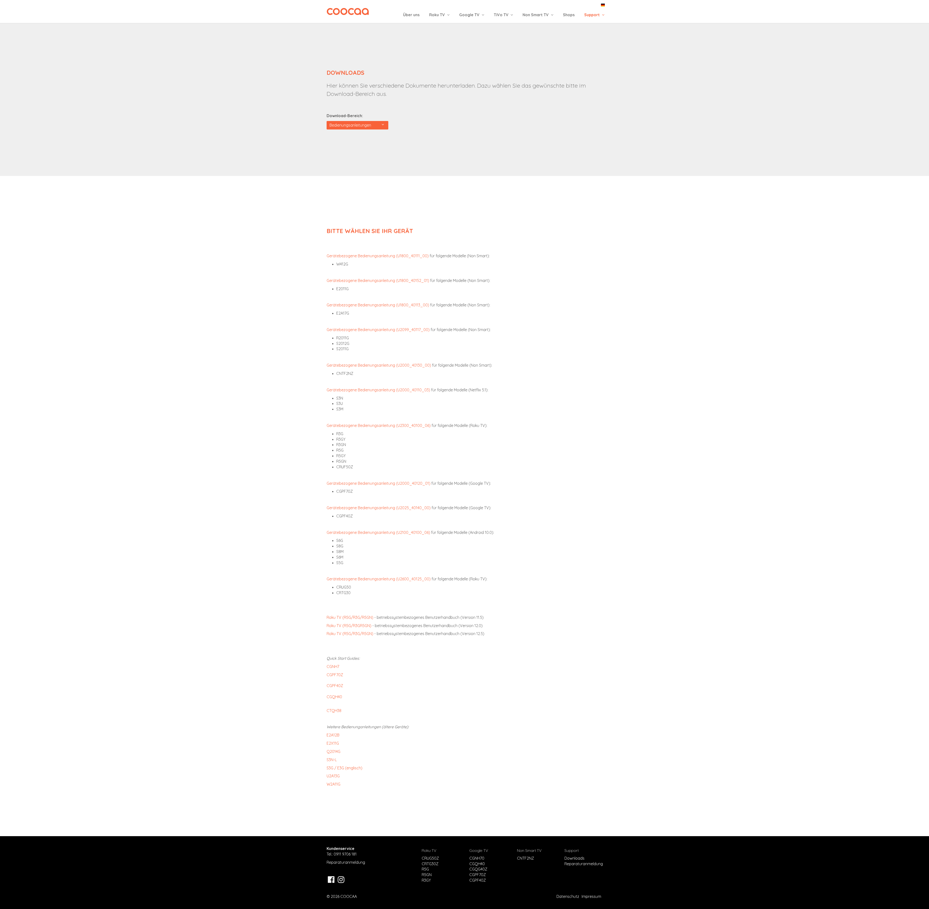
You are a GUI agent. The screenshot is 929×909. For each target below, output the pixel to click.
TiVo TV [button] (501, 14)
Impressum (591, 896)
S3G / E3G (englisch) (344, 767)
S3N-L (332, 759)
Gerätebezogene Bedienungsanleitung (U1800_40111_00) (378, 255)
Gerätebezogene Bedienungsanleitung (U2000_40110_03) (378, 389)
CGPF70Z (335, 674)
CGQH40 (334, 696)
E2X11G (333, 743)
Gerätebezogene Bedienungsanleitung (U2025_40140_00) (379, 507)
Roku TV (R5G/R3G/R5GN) (350, 617)
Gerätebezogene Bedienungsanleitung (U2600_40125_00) (379, 578)
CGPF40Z (335, 685)
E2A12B (333, 735)
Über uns (411, 14)
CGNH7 (333, 666)
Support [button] (592, 14)
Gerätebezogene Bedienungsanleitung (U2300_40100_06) (379, 425)
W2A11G (333, 784)
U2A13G (333, 775)
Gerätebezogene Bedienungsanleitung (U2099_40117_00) (378, 329)
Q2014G (333, 751)
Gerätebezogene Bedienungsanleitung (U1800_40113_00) (378, 305)
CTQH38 (334, 710)
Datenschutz (567, 896)
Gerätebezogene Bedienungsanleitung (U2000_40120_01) (378, 483)
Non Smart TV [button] (536, 14)
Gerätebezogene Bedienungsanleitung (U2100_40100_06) (378, 532)
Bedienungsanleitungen (351, 125)
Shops (569, 14)
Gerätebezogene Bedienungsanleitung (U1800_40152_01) (378, 280)
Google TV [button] (469, 14)
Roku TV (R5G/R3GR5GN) (349, 625)
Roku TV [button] (437, 14)
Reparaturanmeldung (346, 862)
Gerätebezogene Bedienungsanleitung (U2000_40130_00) (379, 365)
